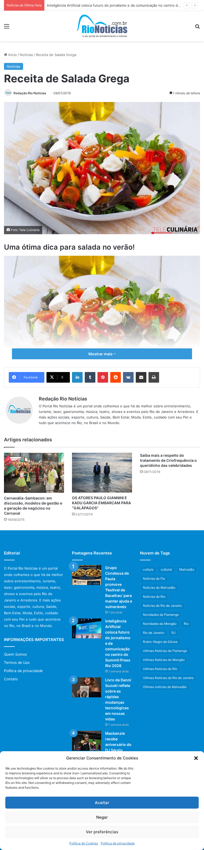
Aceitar (102, 802)
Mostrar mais (100, 354)
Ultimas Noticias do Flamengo (165, 651)
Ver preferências (102, 831)
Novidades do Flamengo (161, 615)
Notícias (26, 55)
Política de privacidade (118, 843)
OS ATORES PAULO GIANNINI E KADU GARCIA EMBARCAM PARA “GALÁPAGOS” (101, 503)
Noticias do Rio (154, 597)
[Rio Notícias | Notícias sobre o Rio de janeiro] (102, 26)
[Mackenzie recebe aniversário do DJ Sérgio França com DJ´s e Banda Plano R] (86, 741)
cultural (166, 569)
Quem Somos (15, 654)
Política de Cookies (83, 843)
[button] (196, 758)
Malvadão (186, 569)
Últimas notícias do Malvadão (165, 687)
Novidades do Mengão (159, 624)
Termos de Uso (17, 662)
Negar (102, 817)
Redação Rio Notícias (30, 93)
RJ (174, 633)
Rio (186, 624)
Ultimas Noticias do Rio (160, 669)
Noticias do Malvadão (159, 588)
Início (12, 55)
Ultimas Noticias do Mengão (164, 660)
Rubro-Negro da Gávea (160, 642)
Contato (11, 679)
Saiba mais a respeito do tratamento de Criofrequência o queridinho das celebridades (168, 460)
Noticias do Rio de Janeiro (162, 606)
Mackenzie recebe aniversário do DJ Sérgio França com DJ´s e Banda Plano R (118, 750)
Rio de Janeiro (153, 633)
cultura (148, 569)
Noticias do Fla (154, 578)
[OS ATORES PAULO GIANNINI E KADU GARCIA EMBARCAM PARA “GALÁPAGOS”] (102, 472)
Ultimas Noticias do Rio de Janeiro (168, 678)
